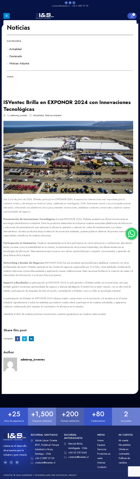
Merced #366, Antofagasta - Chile (77, 446)
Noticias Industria (53, 115)
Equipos (101, 445)
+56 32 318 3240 (77, 452)
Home (100, 440)
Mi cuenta (123, 440)
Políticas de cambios (124, 460)
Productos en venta (103, 456)
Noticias (101, 462)
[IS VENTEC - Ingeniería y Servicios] (45, 16)
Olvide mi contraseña (124, 451)
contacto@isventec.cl (45, 462)
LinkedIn (31, 338)
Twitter (24, 338)
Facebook (17, 338)
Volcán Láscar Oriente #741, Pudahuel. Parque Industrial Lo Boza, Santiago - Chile (47, 447)
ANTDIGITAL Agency (66, 475)
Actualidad (38, 115)
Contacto (101, 467)
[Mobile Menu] (6, 16)
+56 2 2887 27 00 (44, 458)
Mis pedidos (124, 445)
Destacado (15, 56)
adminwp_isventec (18, 115)
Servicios (101, 449)
